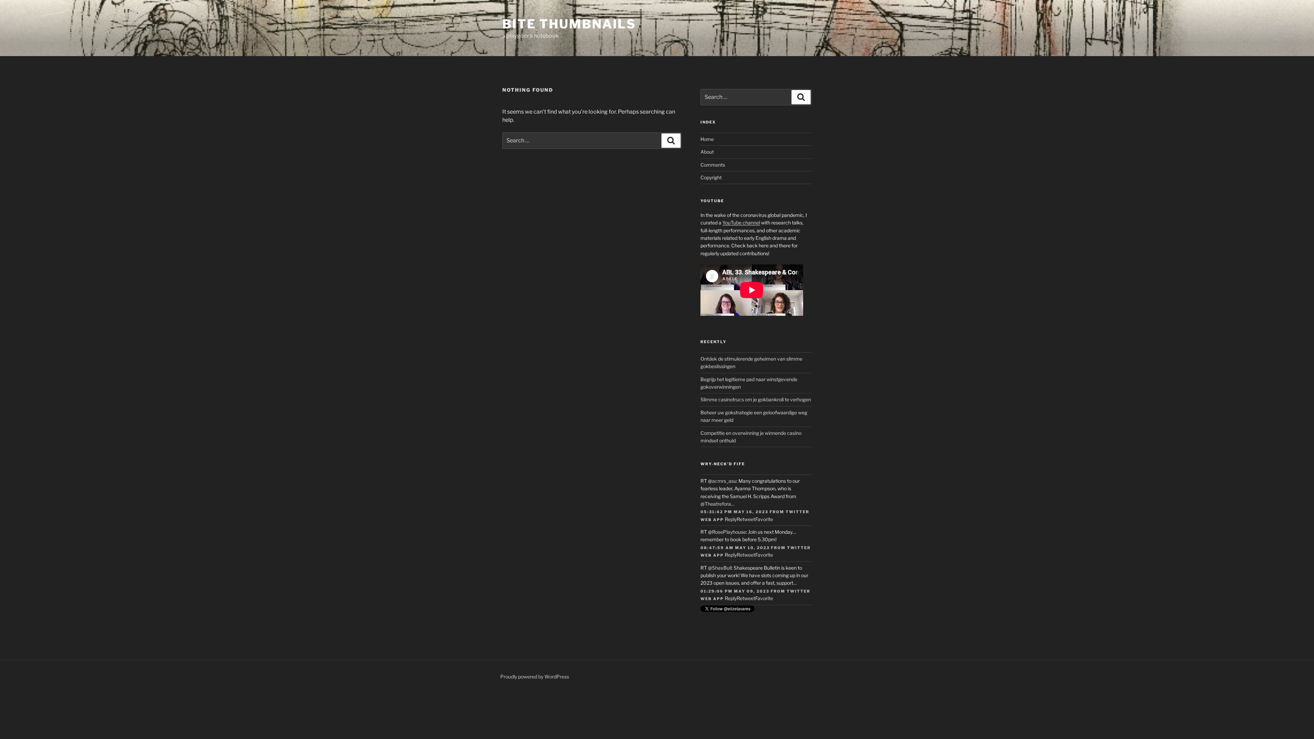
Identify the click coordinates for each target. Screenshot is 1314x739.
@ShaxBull (720, 568)
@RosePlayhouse (727, 532)
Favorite (764, 519)
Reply (731, 519)
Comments (712, 165)
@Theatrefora (715, 504)
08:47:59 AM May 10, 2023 (735, 547)
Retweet (746, 519)
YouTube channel (741, 222)
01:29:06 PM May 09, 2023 (734, 591)
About (707, 152)
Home (707, 139)
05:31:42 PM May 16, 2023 (734, 511)
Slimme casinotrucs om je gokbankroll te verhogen (755, 399)
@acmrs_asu (722, 481)
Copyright (711, 177)
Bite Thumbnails (569, 23)
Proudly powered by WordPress (534, 676)
